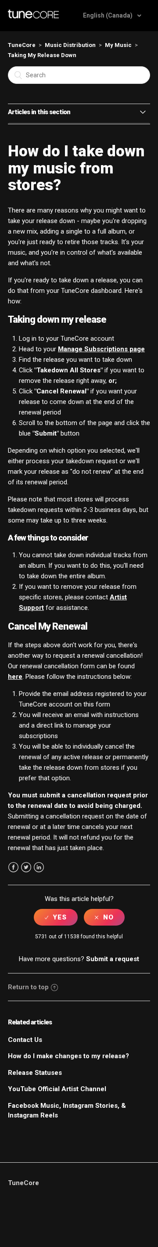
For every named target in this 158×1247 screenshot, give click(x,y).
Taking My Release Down (42, 55)
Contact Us (25, 1040)
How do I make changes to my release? (68, 1056)
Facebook (13, 867)
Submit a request (112, 959)
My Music (118, 45)
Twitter (26, 867)
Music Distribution (70, 45)
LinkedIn (38, 867)
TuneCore (22, 45)
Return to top (28, 987)
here (15, 677)
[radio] (56, 917)
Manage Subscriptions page (101, 349)
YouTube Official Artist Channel (57, 1089)
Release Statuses (35, 1073)
